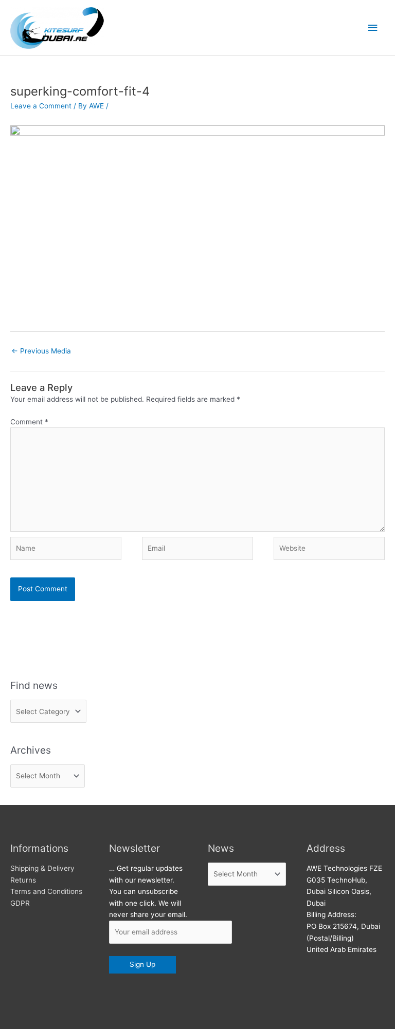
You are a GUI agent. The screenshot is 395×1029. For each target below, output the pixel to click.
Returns (23, 880)
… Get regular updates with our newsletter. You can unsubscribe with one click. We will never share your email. (148, 891)
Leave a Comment (40, 106)
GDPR (20, 903)
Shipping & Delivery (42, 868)
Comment (29, 422)
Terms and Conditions (46, 891)
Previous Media (41, 351)
